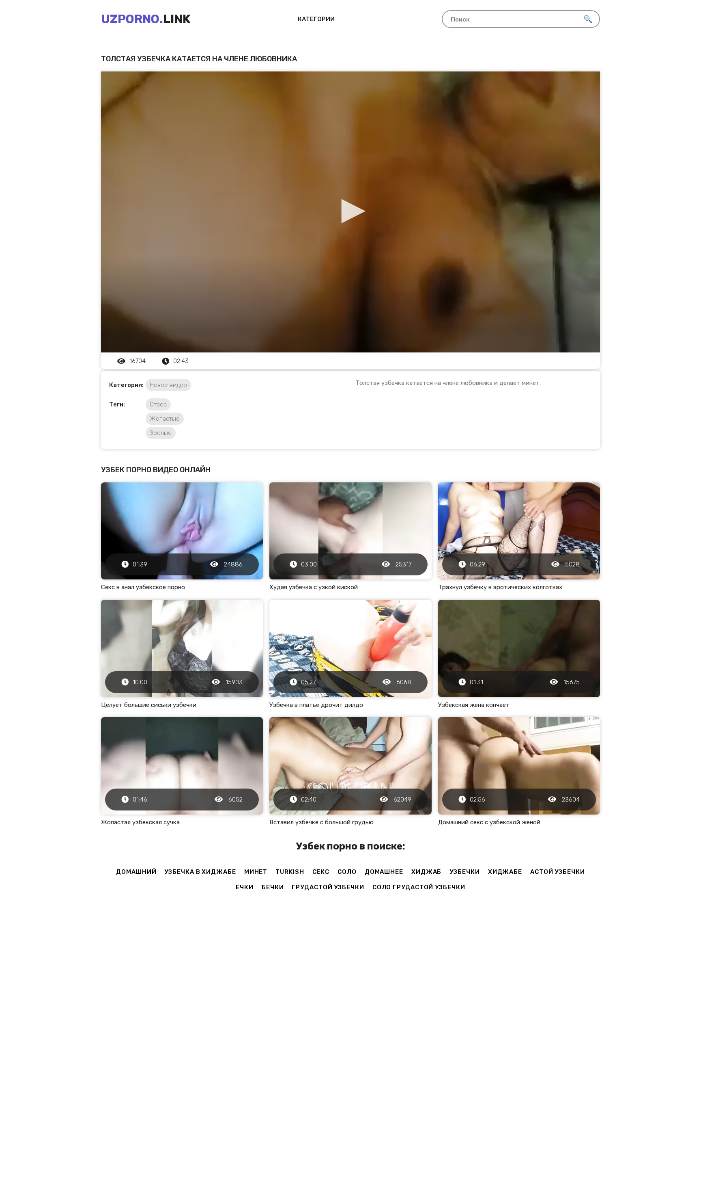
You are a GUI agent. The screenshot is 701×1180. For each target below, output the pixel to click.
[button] (350, 211)
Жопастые (165, 418)
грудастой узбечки (328, 887)
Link (146, 19)
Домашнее (384, 871)
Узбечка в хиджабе (200, 871)
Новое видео (168, 385)
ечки (245, 887)
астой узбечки (557, 871)
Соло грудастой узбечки (418, 887)
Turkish (289, 871)
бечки (273, 887)
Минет (256, 871)
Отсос (158, 404)
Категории (316, 19)
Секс (321, 871)
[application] (350, 211)
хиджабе (505, 871)
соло (347, 871)
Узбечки (464, 871)
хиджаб (426, 871)
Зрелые (161, 433)
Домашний (136, 871)
